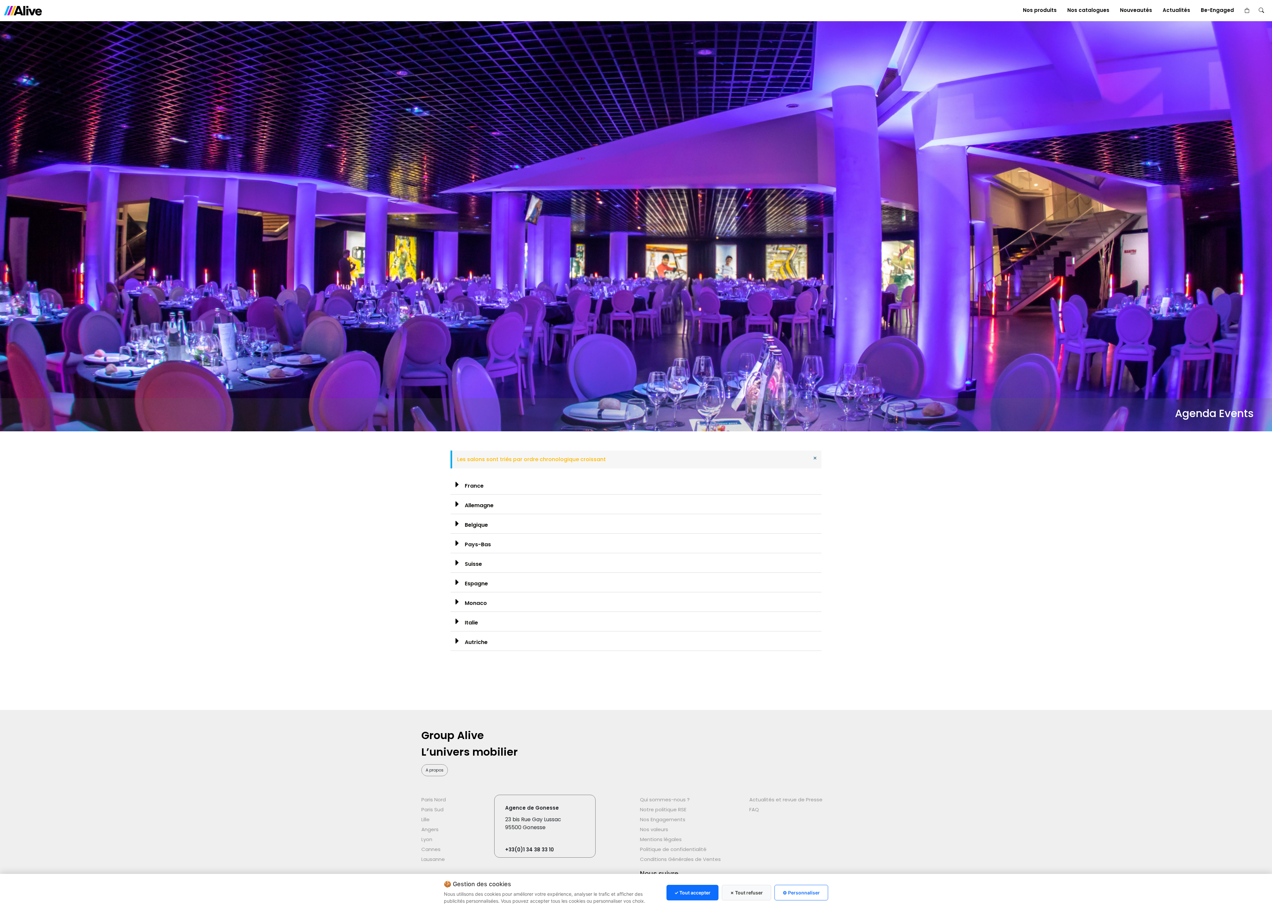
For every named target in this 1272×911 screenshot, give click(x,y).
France (474, 486)
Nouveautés (1136, 10)
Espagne (476, 583)
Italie (471, 622)
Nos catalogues (1088, 10)
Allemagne (479, 505)
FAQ (754, 809)
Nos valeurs (654, 829)
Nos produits (1040, 10)
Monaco (476, 603)
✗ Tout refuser (746, 892)
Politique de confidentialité (673, 849)
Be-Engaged (1217, 10)
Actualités (1176, 10)
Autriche (476, 642)
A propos (435, 770)
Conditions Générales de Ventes (680, 859)
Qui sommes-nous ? (665, 799)
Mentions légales (661, 839)
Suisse (473, 564)
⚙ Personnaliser (801, 892)
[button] (636, 485)
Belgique (476, 525)
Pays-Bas (478, 544)
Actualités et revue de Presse (785, 799)
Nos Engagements (662, 819)
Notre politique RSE (663, 809)
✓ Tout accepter (692, 892)
